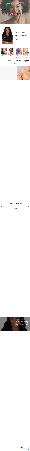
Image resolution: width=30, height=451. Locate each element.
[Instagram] (22, 9)
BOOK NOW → (15, 17)
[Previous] (2, 206)
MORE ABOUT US (18, 39)
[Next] (28, 206)
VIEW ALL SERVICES (15, 63)
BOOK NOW (27, 9)
